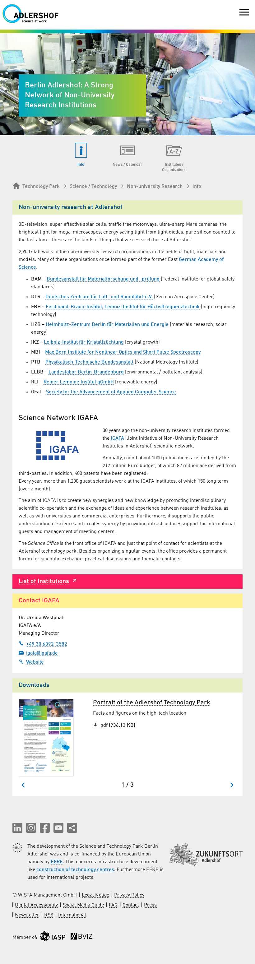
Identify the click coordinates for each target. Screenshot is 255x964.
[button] (17, 828)
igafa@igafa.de (42, 653)
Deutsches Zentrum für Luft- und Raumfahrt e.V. (99, 296)
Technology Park (41, 186)
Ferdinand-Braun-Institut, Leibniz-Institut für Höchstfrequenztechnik (123, 306)
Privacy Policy (129, 895)
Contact (131, 905)
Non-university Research (155, 186)
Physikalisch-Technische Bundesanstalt (89, 362)
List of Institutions (44, 581)
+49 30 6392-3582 (46, 644)
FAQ (113, 905)
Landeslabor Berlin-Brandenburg (86, 372)
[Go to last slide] (23, 785)
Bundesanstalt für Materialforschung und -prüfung (103, 279)
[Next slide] (231, 785)
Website (35, 662)
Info (196, 186)
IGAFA (117, 438)
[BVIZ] (81, 937)
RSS (48, 915)
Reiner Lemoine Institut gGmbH (79, 382)
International (72, 915)
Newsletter (27, 915)
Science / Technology (93, 186)
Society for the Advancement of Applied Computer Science (111, 392)
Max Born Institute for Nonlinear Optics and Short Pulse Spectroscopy (123, 352)
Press (150, 905)
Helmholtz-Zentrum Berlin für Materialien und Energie (107, 324)
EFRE (57, 862)
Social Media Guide (83, 905)
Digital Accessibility (36, 905)
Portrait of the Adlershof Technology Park (151, 703)
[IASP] (52, 937)
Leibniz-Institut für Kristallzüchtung (84, 342)
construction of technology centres (75, 869)
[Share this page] (72, 828)
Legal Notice (95, 895)
